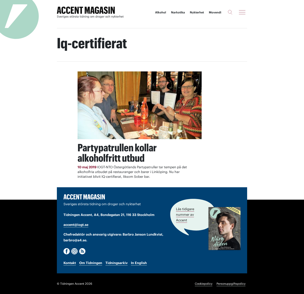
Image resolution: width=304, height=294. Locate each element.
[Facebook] (66, 251)
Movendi (215, 12)
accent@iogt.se (75, 225)
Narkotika (178, 12)
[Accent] (84, 197)
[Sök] (230, 12)
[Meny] (242, 12)
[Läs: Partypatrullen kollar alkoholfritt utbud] (140, 105)
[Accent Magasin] (86, 10)
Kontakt (69, 263)
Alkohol (160, 12)
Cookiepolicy (203, 284)
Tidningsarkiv (116, 263)
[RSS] (82, 251)
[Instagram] (74, 251)
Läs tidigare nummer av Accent (185, 214)
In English (139, 263)
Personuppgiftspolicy (231, 284)
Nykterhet (197, 12)
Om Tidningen (90, 263)
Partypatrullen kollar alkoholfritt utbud (117, 152)
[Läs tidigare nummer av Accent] (224, 228)
